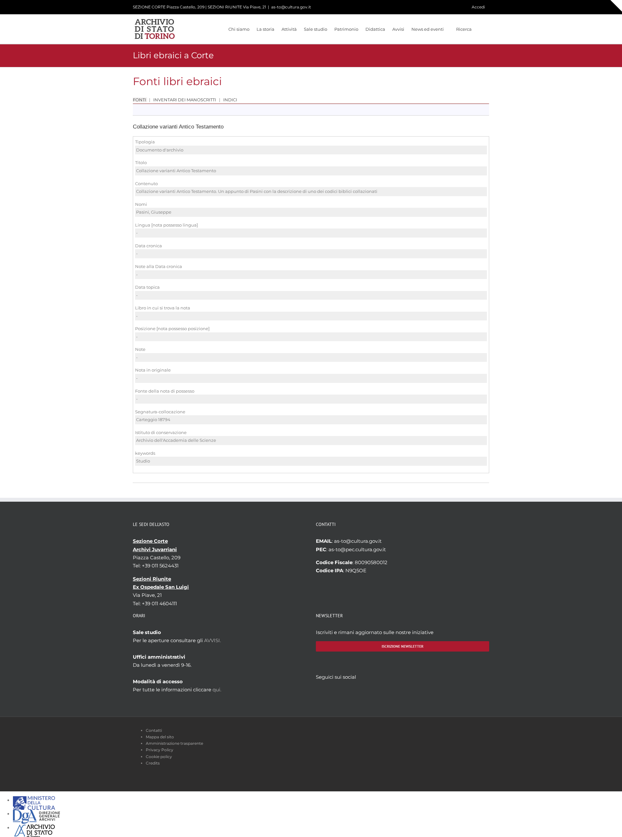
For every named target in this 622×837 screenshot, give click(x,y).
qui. (217, 689)
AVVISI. (212, 640)
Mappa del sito (160, 736)
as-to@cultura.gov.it (291, 7)
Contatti (154, 730)
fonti (140, 99)
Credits (153, 763)
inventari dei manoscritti (184, 99)
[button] (480, 29)
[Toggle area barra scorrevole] (616, 6)
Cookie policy (159, 756)
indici (229, 99)
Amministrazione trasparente (174, 743)
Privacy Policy (159, 749)
